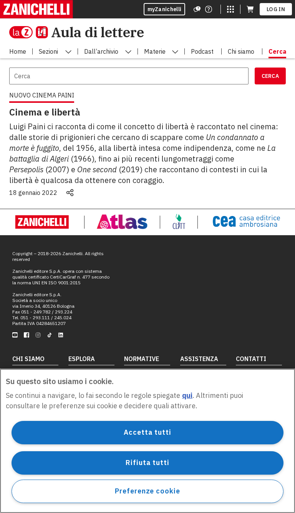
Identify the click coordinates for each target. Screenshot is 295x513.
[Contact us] (208, 9)
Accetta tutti (147, 432)
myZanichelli (165, 9)
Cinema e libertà (44, 112)
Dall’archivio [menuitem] (101, 51)
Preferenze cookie (147, 491)
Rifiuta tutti (147, 462)
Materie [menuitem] (155, 51)
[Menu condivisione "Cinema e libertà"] (69, 192)
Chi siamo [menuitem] (241, 51)
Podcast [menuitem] (202, 51)
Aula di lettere (97, 32)
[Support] (197, 9)
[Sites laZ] (230, 9)
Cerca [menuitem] (277, 51)
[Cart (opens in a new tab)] (250, 9)
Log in (276, 9)
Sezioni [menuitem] (48, 51)
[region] (147, 441)
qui (187, 395)
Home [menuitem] (17, 51)
